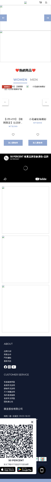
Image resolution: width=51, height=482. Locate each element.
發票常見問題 (9, 398)
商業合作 (7, 354)
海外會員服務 (9, 395)
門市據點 (7, 358)
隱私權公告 (8, 401)
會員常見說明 (9, 385)
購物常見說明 (9, 388)
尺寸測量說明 (9, 392)
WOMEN (20, 80)
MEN (34, 80)
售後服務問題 (9, 382)
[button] (25, 168)
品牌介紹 (7, 351)
